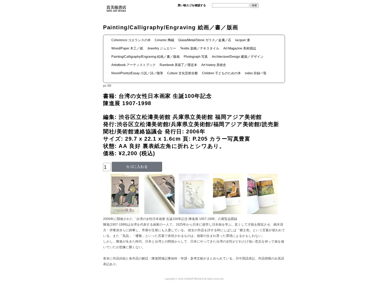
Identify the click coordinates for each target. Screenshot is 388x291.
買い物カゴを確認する (192, 5)
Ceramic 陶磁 (164, 40)
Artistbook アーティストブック (133, 65)
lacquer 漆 (242, 40)
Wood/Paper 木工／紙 (127, 48)
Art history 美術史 (213, 65)
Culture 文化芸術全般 (182, 73)
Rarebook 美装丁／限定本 (178, 65)
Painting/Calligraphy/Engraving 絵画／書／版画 (145, 56)
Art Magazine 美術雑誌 (239, 48)
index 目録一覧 (256, 73)
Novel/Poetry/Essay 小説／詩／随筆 (137, 73)
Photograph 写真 (196, 56)
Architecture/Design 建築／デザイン (238, 56)
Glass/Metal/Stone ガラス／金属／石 (204, 40)
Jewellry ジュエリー (161, 48)
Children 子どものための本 (221, 73)
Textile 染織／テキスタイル (199, 48)
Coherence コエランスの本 (131, 40)
